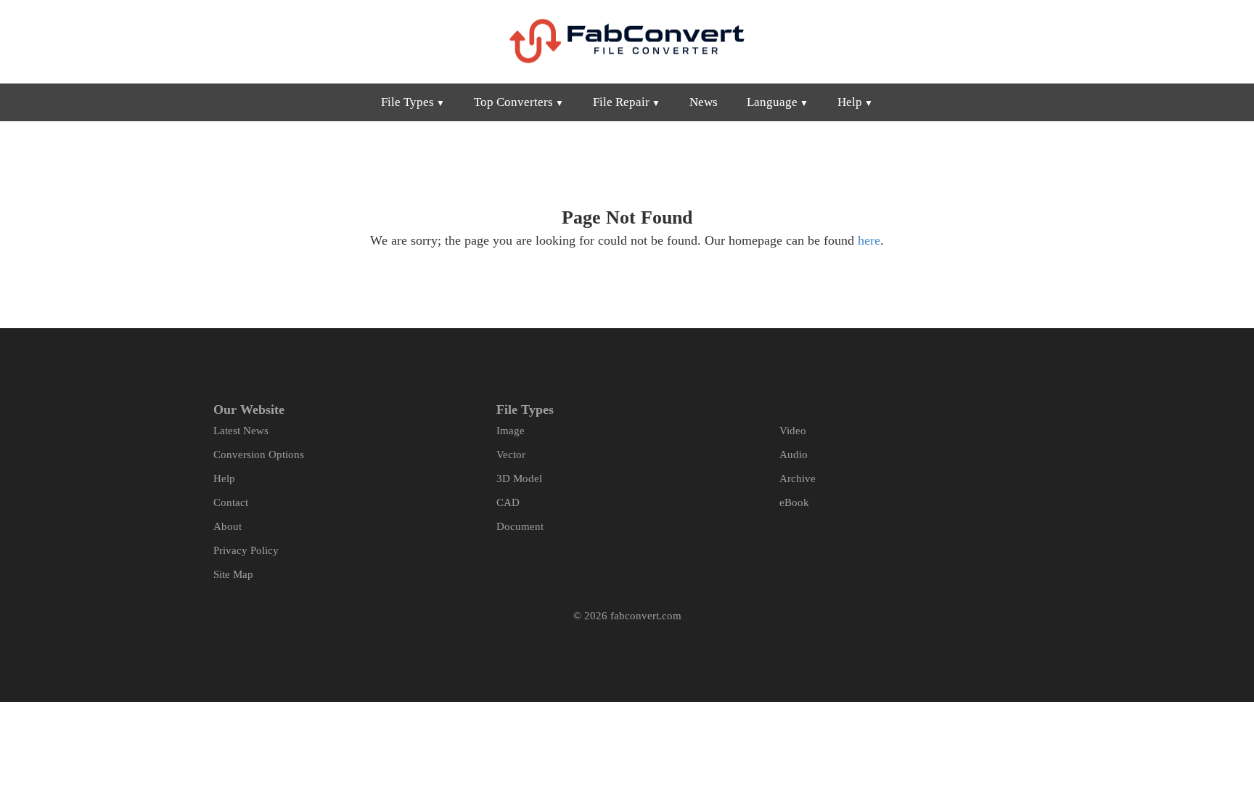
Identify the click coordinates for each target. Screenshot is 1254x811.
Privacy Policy (246, 550)
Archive (797, 478)
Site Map (233, 574)
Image (510, 430)
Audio (793, 454)
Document (520, 526)
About (227, 526)
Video (792, 430)
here (869, 240)
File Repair (621, 102)
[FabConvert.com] (627, 41)
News (703, 102)
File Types (407, 102)
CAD (508, 502)
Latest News (241, 430)
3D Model (519, 478)
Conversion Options (258, 454)
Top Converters (513, 102)
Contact (230, 502)
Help (849, 102)
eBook (794, 502)
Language (772, 102)
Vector (510, 454)
